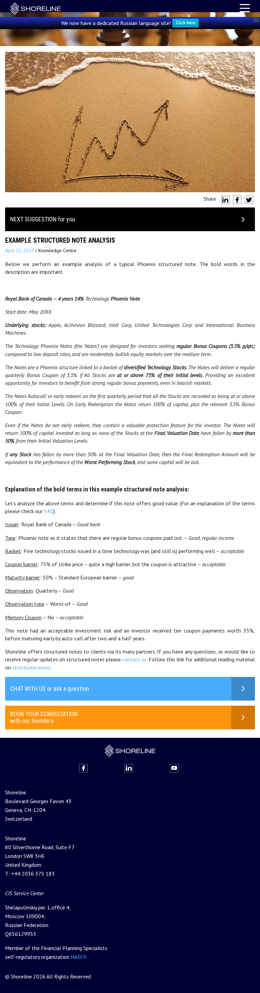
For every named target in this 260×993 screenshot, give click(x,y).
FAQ (49, 511)
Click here (185, 23)
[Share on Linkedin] (225, 200)
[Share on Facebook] (237, 200)
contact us (134, 659)
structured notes (31, 667)
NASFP (78, 956)
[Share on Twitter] (249, 200)
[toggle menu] (245, 8)
